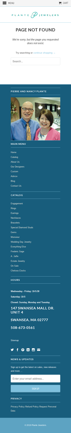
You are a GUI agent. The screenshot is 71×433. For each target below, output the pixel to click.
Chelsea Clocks (18, 270)
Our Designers (17, 166)
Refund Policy (32, 406)
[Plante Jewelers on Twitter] (12, 349)
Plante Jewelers (39, 425)
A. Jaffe (14, 256)
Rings (13, 208)
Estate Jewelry (18, 261)
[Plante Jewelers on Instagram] (33, 349)
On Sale (14, 266)
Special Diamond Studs (22, 227)
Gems (14, 232)
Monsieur (15, 237)
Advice (14, 176)
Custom (14, 171)
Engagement (17, 203)
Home (13, 152)
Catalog (14, 157)
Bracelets (15, 222)
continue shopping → (44, 52)
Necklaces (16, 218)
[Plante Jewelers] (35, 14)
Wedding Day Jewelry (21, 242)
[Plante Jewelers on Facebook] (17, 349)
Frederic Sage (17, 251)
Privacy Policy (18, 406)
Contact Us (16, 186)
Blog (13, 181)
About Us (15, 162)
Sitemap (15, 340)
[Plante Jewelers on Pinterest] (22, 349)
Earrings (15, 213)
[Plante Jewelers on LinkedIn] (28, 349)
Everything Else (18, 246)
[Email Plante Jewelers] (38, 349)
